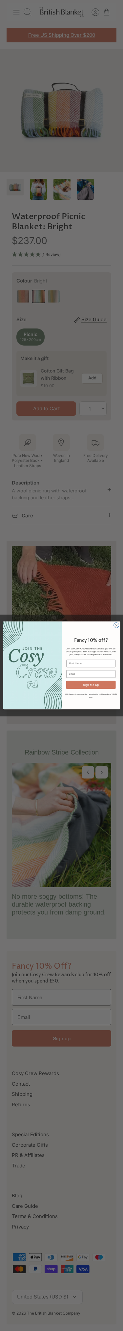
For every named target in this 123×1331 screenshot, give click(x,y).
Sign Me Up (91, 685)
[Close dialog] (116, 625)
